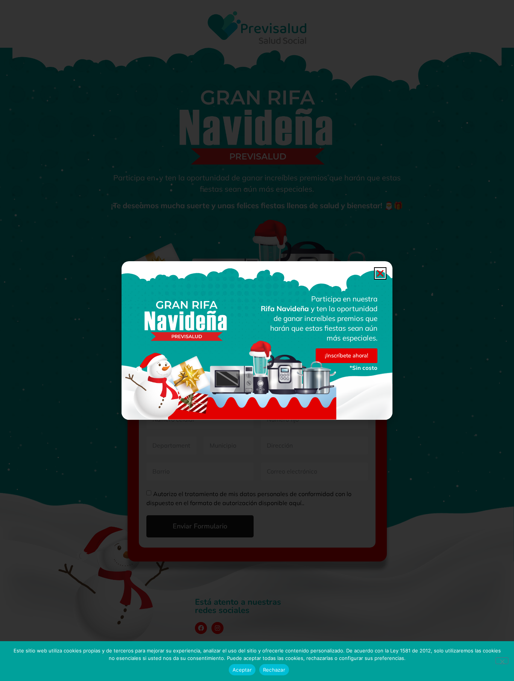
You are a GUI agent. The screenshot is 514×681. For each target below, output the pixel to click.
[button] (380, 273)
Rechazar (274, 670)
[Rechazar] (502, 660)
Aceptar (242, 670)
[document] (257, 340)
